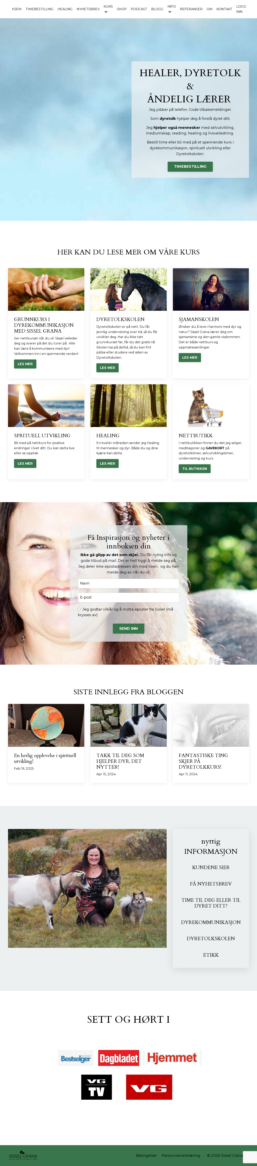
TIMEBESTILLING (39, 9)
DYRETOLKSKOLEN (211, 938)
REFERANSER (191, 9)
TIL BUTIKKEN (194, 469)
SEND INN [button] (128, 628)
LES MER (25, 364)
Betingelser (146, 1155)
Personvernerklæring (181, 1155)
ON (237, 922)
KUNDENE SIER (211, 867)
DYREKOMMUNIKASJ (207, 922)
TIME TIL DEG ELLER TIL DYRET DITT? (211, 903)
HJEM (16, 9)
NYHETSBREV (88, 9)
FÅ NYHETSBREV (211, 884)
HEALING (65, 9)
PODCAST (139, 9)
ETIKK (211, 955)
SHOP (122, 9)
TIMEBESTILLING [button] (190, 166)
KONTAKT (224, 9)
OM (209, 9)
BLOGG (157, 9)
